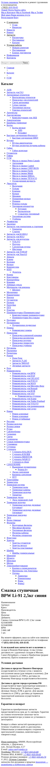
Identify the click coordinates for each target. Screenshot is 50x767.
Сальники (11, 434)
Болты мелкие (19, 128)
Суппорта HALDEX (22, 452)
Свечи (10, 436)
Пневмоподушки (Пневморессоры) (23, 312)
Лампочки (23, 576)
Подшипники (13, 322)
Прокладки (12, 333)
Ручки (9, 429)
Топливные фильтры (22, 530)
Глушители (12, 153)
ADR (9, 90)
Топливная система (21, 216)
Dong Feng (17, 358)
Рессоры (11, 421)
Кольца (15, 193)
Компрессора (13, 267)
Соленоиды (12, 439)
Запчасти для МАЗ (15, 236)
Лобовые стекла (14, 285)
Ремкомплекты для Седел (24, 409)
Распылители (24, 211)
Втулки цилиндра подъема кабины (28, 145)
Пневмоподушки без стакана (26, 317)
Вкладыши (17, 186)
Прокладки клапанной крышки (27, 335)
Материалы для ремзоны (18, 287)
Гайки (9, 148)
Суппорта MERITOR (22, 457)
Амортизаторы (14, 120)
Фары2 (21, 583)
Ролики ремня (13, 426)
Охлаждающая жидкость (23, 181)
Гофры (10, 155)
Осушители (12, 300)
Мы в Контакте (8, 12)
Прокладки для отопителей (25, 100)
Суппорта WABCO (21, 459)
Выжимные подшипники (24, 467)
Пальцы (10, 302)
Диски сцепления (20, 472)
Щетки (10, 563)
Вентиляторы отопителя (23, 97)
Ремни (10, 411)
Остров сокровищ (9, 2)
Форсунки (11, 538)
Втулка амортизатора (22, 143)
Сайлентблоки (13, 431)
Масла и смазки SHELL (23, 176)
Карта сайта (20, 10)
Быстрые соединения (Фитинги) (22, 135)
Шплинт (16, 290)
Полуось (16, 244)
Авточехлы (12, 112)
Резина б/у (23, 469)
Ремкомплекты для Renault (24, 388)
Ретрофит (22, 133)
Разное (10, 355)
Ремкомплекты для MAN (24, 383)
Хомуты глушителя (21, 543)
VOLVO (16, 241)
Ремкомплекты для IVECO (25, 381)
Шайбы (10, 550)
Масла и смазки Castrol (23, 166)
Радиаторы (12, 353)
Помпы (10, 328)
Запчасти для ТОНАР (17, 252)
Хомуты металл (19, 545)
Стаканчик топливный (28, 214)
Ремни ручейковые (21, 419)
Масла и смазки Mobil (22, 173)
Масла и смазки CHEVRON (25, 168)
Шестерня (17, 249)
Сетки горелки (19, 105)
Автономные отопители (18, 95)
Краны (10, 274)
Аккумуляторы (14, 115)
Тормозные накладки (17, 515)
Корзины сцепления (21, 474)
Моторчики (12, 292)
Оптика (15, 573)
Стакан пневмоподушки (18, 441)
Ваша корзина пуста (15, 15)
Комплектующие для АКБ (24, 117)
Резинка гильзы (19, 204)
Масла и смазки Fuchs (22, 171)
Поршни (16, 201)
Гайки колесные (20, 150)
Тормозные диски (15, 497)
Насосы (10, 297)
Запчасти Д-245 (19, 360)
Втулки (10, 140)
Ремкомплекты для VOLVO (25, 403)
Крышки (11, 282)
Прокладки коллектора (23, 338)
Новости (11, 30)
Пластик (11, 310)
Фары (20, 581)
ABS (20, 130)
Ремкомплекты (14, 371)
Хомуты (10, 540)
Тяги (9, 517)
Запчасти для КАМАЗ (17, 234)
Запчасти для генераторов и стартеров (25, 226)
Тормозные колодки (21, 492)
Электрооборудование (17, 565)
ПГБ (9, 307)
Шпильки (11, 560)
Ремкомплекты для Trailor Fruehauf (28, 401)
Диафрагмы (12, 221)
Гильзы (15, 188)
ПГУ (14, 477)
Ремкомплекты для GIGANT (25, 378)
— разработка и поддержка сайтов (24, 763)
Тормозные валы (20, 487)
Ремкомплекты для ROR (23, 391)
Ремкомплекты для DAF (23, 376)
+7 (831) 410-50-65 (32, 754)
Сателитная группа (21, 247)
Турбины (16, 219)
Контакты (11, 58)
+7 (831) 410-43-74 (37, 757)
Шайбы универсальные (23, 553)
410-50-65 (13, 7)
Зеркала (10, 257)
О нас (15, 25)
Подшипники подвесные (24, 325)
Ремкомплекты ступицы (29, 396)
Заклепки (11, 224)
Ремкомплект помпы (22, 330)
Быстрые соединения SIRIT (25, 138)
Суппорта (11, 449)
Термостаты (12, 482)
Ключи (10, 259)
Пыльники (12, 350)
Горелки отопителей (22, 110)
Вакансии (17, 27)
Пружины (11, 348)
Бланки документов (21, 52)
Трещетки (17, 495)
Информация (13, 55)
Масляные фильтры (21, 528)
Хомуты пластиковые (22, 548)
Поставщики (18, 40)
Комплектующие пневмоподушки (28, 315)
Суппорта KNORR (21, 454)
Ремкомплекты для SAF (23, 393)
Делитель (16, 272)
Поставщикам (18, 50)
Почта (11, 10)
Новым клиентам (20, 47)
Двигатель (12, 183)
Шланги (10, 558)
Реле (9, 368)
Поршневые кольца (21, 198)
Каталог (16, 42)
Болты (10, 125)
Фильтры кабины (20, 533)
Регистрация (7, 17)
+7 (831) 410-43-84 (29, 752)
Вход (16, 17)
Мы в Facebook (23, 12)
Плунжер (22, 209)
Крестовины (12, 277)
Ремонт (10, 32)
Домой (4, 10)
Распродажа (17, 37)
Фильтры (11, 522)
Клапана (16, 191)
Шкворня (11, 555)
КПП (9, 269)
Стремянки (12, 444)
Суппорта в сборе (20, 462)
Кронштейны (13, 279)
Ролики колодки (14, 424)
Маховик (16, 196)
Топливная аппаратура (23, 206)
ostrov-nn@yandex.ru (17, 749)
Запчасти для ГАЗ (15, 92)
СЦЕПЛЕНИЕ (14, 464)
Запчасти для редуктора (18, 239)
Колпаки (11, 262)
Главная (10, 68)
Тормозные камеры (21, 490)
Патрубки (11, 305)
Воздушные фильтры (22, 525)
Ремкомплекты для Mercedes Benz (28, 386)
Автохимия (17, 163)
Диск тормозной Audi (22, 500)
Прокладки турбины (22, 345)
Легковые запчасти (21, 366)
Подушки (11, 320)
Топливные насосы (21, 107)
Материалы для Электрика (25, 571)
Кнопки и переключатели (24, 568)
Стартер (16, 231)
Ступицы (11, 447)
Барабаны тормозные (17, 123)
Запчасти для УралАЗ (17, 254)
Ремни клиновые (20, 414)
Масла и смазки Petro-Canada (26, 160)
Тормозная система (16, 484)
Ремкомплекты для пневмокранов (28, 406)
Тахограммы (12, 479)
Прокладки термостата (23, 343)
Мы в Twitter (37, 12)
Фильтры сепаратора (22, 535)
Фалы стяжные (14, 520)
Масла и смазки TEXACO (24, 178)
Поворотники (24, 578)
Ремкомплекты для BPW (23, 373)
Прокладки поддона (21, 340)
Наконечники (13, 295)
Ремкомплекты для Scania (24, 398)
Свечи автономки (20, 102)
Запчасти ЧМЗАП (20, 363)
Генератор (17, 229)
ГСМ (9, 78)
